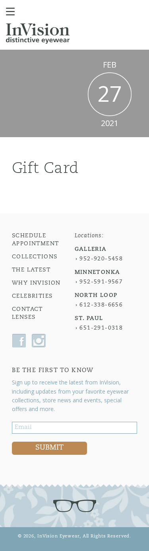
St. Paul (89, 319)
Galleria (91, 249)
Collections (34, 257)
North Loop (96, 296)
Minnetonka (97, 273)
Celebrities (32, 296)
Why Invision (36, 283)
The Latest (31, 270)
